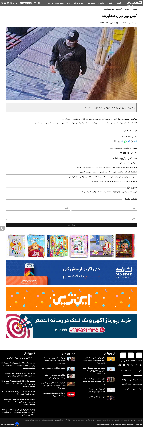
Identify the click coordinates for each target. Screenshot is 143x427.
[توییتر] (8, 3)
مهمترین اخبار (68, 353)
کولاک (67, 420)
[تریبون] (71, 326)
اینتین (138, 420)
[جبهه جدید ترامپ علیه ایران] (111, 398)
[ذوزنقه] (71, 246)
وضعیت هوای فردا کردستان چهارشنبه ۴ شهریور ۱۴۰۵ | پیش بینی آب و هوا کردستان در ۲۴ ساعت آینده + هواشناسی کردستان (18, 366)
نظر (133, 218)
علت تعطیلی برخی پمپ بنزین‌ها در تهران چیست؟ (19, 358)
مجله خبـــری (137, 389)
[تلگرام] (13, 3)
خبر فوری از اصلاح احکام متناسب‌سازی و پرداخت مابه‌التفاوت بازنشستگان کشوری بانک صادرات (19, 374)
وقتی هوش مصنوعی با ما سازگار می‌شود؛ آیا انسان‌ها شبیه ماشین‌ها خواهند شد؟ (94, 360)
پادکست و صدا (137, 380)
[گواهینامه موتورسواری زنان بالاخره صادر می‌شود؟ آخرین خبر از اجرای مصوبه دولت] (71, 359)
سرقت (124, 130)
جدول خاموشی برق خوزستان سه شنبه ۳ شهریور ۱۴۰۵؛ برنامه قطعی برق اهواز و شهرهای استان (107, 167)
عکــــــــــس (126, 375)
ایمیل (66, 208)
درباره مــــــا (138, 370)
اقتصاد (119, 3)
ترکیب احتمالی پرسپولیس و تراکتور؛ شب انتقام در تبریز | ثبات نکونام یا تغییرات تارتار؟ (109, 191)
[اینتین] (71, 299)
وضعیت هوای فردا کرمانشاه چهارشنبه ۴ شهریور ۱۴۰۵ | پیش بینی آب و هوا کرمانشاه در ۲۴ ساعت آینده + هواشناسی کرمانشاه (18, 384)
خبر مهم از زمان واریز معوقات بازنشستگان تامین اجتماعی (96, 390)
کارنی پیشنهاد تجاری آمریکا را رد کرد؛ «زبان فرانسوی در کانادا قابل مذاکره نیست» (93, 381)
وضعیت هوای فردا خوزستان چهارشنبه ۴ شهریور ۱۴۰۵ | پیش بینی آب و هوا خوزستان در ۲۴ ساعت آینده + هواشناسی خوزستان (18, 412)
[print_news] (114, 141)
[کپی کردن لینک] (122, 142)
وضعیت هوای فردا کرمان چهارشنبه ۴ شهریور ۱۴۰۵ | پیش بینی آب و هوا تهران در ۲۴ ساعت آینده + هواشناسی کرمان (19, 402)
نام (134, 208)
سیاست (102, 3)
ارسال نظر (71, 225)
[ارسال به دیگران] (118, 142)
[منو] (35, 3)
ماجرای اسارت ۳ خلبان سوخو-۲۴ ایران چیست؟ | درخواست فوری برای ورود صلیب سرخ (53, 386)
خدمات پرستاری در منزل (32, 420)
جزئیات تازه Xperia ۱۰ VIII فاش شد (53, 368)
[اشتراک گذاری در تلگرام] (135, 142)
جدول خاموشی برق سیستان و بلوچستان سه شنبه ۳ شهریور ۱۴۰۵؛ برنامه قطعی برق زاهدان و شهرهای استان (103, 176)
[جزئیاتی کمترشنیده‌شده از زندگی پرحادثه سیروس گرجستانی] (71, 376)
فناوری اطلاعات (79, 3)
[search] (39, 3)
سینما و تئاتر (92, 3)
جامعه (111, 3)
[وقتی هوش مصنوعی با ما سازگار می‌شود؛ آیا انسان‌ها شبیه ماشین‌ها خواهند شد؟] (111, 359)
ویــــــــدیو (138, 375)
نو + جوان (50, 3)
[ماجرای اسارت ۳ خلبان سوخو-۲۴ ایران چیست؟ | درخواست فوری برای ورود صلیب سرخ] (71, 384)
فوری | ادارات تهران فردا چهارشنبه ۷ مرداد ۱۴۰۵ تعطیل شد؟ (54, 394)
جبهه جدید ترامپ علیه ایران (96, 397)
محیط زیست (59, 3)
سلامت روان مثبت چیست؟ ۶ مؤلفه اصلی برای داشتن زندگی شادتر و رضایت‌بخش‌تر (94, 371)
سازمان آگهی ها (126, 384)
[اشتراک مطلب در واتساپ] (125, 142)
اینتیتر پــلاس (137, 384)
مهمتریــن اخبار (126, 389)
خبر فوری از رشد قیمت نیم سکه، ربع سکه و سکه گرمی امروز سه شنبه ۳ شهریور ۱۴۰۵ (18, 393)
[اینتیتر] (134, 3)
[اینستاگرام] (11, 3)
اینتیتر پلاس (109, 353)
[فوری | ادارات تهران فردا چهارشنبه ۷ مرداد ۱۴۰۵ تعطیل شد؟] (71, 394)
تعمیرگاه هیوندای (47, 420)
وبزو (132, 420)
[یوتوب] (5, 3)
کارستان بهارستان (77, 420)
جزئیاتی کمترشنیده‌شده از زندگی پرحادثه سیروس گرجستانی (55, 376)
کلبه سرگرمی (89, 420)
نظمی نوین (58, 420)
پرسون (98, 420)
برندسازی (106, 420)
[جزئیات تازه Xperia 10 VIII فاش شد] (71, 369)
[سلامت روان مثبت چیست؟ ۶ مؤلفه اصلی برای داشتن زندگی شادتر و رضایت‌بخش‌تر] (111, 369)
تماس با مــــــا (126, 370)
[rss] (16, 3)
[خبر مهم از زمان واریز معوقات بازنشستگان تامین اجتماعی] (111, 390)
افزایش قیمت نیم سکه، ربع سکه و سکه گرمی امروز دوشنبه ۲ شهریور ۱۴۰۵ (114, 181)
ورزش (68, 3)
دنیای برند (115, 420)
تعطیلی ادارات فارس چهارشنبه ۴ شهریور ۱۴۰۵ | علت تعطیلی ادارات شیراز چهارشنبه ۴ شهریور (108, 172)
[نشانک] (71, 272)
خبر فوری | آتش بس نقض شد (127, 162)
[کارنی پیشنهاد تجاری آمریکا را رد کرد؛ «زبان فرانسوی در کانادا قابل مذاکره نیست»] (111, 379)
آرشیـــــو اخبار (126, 380)
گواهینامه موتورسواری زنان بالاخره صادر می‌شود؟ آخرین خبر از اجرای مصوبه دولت (54, 360)
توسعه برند (124, 420)
